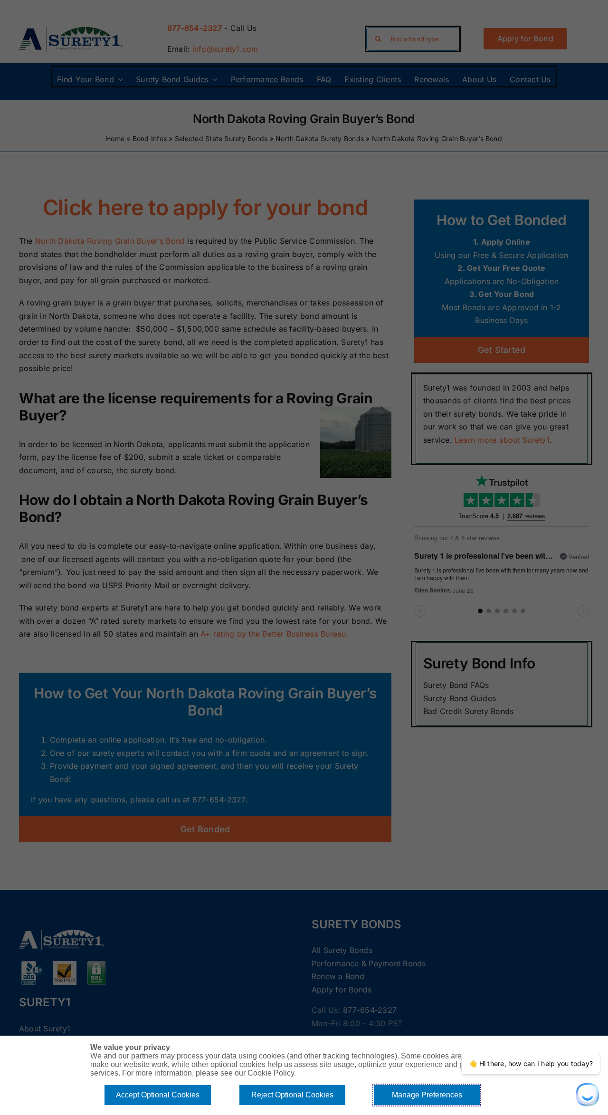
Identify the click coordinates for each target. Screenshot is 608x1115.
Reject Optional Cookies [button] (292, 1095)
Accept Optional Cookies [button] (158, 1095)
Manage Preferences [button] (427, 1095)
